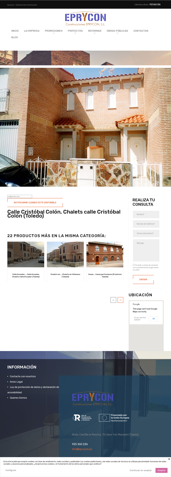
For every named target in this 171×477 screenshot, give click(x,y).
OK (153, 319)
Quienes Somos (18, 397)
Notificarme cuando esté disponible (35, 202)
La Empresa (32, 30)
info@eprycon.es (82, 449)
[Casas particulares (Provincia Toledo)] (104, 254)
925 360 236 (154, 4)
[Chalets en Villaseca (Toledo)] (65, 254)
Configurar (10, 470)
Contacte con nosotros (22, 376)
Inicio (15, 30)
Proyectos (75, 30)
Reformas (95, 30)
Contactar (140, 30)
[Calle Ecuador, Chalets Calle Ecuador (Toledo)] (25, 254)
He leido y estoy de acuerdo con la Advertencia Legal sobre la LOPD (146, 267)
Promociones (54, 30)
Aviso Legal (16, 381)
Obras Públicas (117, 30)
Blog (14, 37)
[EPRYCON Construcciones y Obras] (85, 18)
